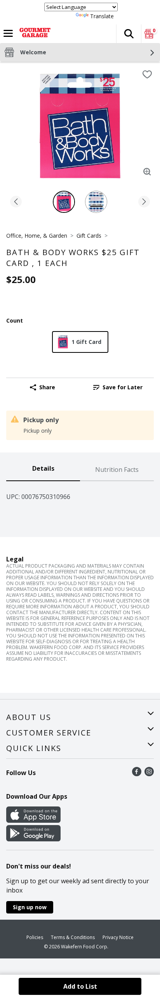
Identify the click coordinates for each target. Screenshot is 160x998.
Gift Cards (89, 235)
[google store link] (33, 839)
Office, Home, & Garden (36, 235)
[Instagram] (149, 774)
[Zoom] (147, 172)
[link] (117, 387)
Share (47, 387)
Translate (102, 16)
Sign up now (30, 907)
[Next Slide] (144, 202)
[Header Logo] (33, 34)
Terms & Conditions (73, 937)
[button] (128, 33)
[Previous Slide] (16, 202)
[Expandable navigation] (8, 33)
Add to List (80, 986)
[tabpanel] (80, 493)
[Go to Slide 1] (64, 202)
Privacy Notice (118, 937)
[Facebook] (136, 774)
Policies (34, 937)
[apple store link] (33, 820)
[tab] (43, 470)
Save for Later (123, 387)
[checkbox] (147, 74)
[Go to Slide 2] (96, 202)
